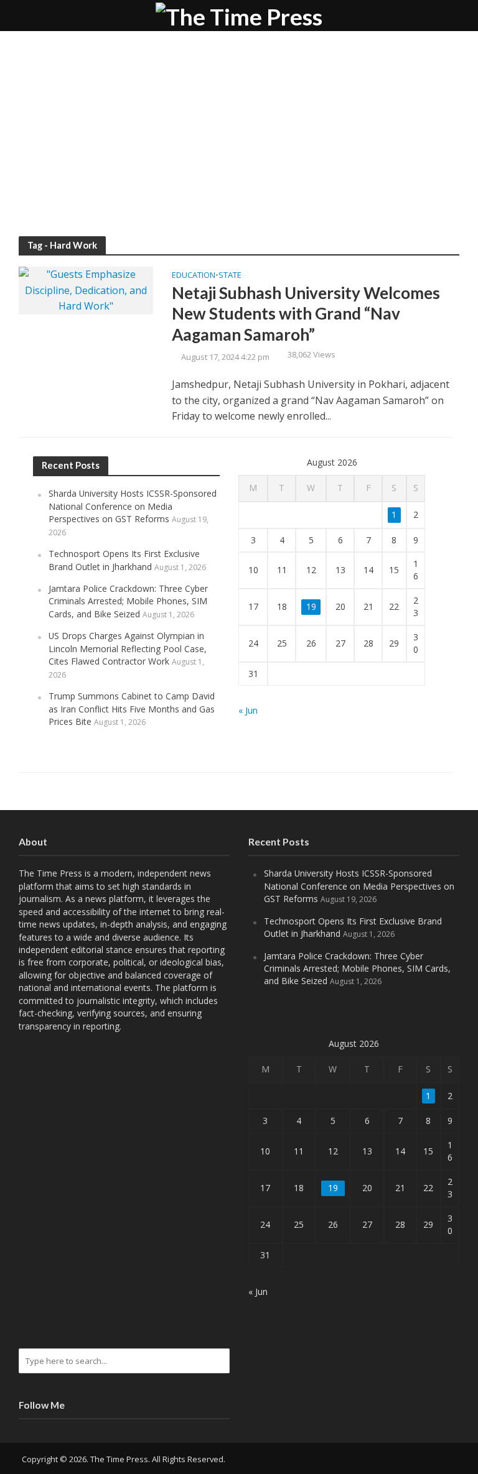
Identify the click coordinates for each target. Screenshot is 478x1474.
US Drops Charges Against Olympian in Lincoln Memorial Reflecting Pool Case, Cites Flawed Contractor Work (128, 648)
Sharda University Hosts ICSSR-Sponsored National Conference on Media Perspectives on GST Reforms (133, 506)
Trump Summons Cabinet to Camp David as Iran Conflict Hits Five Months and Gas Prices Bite (132, 708)
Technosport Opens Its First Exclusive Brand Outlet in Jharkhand (124, 560)
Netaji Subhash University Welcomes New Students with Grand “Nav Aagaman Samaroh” (306, 313)
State (229, 275)
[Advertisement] (239, 143)
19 (311, 606)
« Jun (248, 710)
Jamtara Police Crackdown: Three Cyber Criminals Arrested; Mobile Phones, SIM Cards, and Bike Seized (128, 601)
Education (193, 275)
